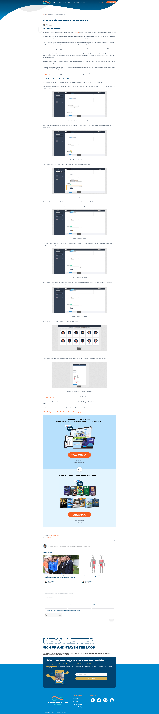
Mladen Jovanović (51, 581)
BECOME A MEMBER (111, 2)
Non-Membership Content (54, 535)
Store (64, 2)
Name (46, 605)
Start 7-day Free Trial (79, 455)
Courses (55, 2)
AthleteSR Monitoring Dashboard (92, 576)
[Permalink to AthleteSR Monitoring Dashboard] (98, 564)
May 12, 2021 (87, 582)
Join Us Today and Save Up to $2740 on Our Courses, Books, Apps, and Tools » (65, 412)
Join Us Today (79, 514)
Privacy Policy (77, 707)
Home (44, 14)
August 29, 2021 (49, 25)
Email (69, 605)
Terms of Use (77, 704)
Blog (60, 2)
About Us (76, 698)
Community (83, 2)
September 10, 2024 (51, 582)
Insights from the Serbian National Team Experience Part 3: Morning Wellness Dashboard (60, 576)
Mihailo (47, 24)
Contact (75, 701)
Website (94, 605)
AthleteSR (50, 537)
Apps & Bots (71, 2)
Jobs (77, 2)
